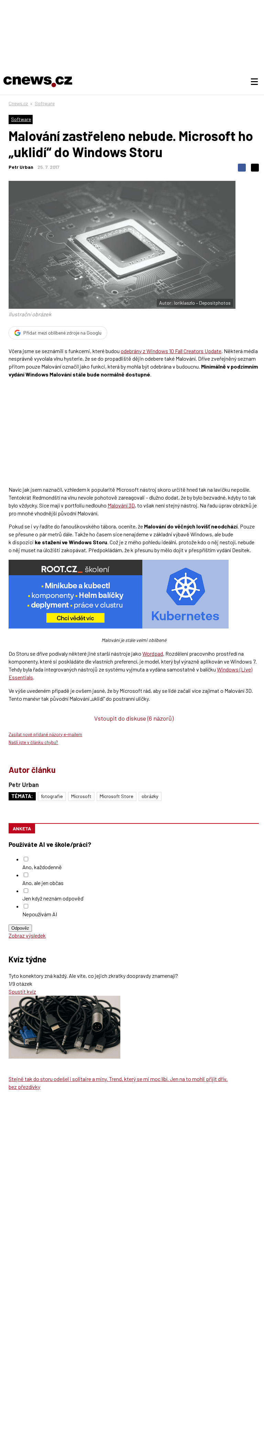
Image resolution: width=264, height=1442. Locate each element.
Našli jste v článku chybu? (33, 742)
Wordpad (152, 653)
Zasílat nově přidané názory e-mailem (45, 734)
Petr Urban (21, 167)
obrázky (150, 796)
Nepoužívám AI (39, 914)
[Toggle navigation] (254, 82)
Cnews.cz (18, 103)
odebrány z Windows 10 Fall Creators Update (171, 351)
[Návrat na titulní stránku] (37, 82)
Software (45, 103)
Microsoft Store (116, 796)
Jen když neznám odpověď (53, 898)
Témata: (22, 796)
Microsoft (81, 796)
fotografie (52, 796)
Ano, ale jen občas (43, 883)
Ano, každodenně (42, 867)
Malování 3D (121, 505)
